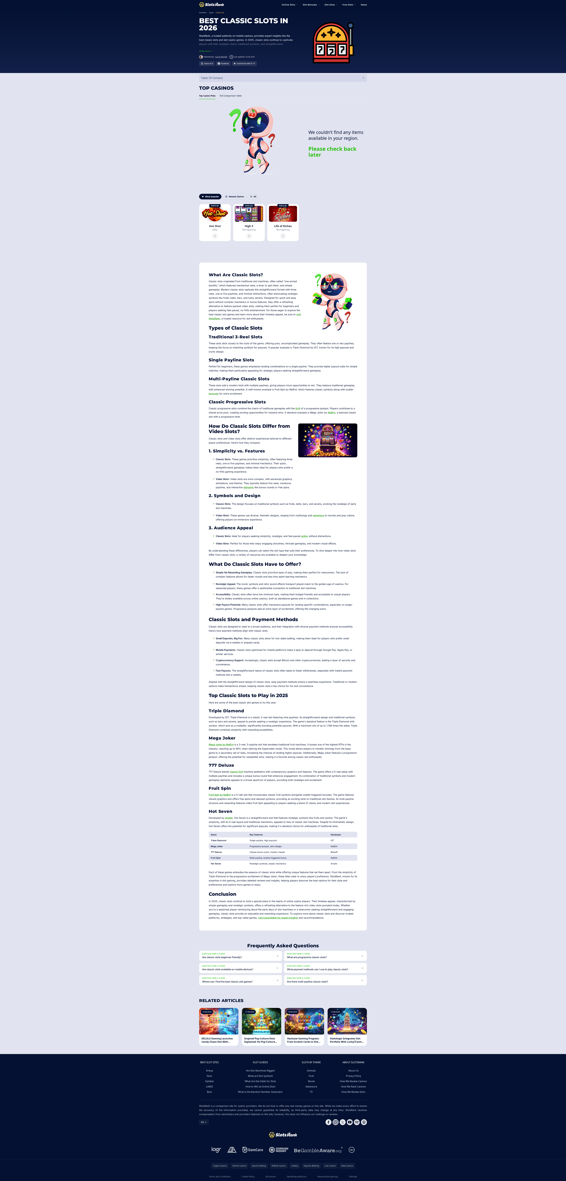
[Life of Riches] (283, 222)
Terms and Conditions (220, 1176)
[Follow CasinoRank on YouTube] (350, 1122)
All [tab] (255, 196)
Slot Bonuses (310, 4)
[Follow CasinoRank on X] (343, 1122)
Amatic (229, 817)
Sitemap (353, 1176)
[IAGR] (216, 1150)
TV (311, 1091)
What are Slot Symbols (260, 1076)
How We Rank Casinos (353, 1086)
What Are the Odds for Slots (260, 1081)
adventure (318, 515)
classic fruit (236, 771)
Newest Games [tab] (236, 196)
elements (249, 487)
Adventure (311, 1086)
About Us (353, 1070)
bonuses (214, 393)
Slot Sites (330, 4)
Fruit (311, 1076)
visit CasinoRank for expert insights (278, 917)
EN (202, 1122)
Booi (209, 1091)
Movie (311, 1081)
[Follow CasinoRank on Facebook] (328, 1122)
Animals (311, 1070)
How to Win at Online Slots (260, 1086)
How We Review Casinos (353, 1081)
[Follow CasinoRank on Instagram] (336, 1122)
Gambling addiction (296, 1176)
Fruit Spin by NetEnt (220, 794)
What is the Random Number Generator (260, 1091)
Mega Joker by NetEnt (221, 744)
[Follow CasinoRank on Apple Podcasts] (364, 1122)
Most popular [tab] (212, 196)
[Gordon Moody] (278, 1150)
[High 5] (249, 222)
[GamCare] (253, 1150)
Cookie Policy (248, 1176)
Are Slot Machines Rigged (260, 1070)
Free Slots (347, 4)
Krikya (209, 1070)
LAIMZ (209, 1086)
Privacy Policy (353, 1076)
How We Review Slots (353, 1091)
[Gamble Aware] (318, 1150)
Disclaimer (270, 1176)
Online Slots (288, 4)
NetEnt (331, 412)
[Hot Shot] (215, 222)
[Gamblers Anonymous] (232, 1150)
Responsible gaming (328, 1176)
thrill (297, 408)
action (304, 536)
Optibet (209, 1081)
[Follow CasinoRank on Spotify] (357, 1122)
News (364, 4)
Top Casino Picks (207, 95)
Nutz (209, 1076)
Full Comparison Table (231, 95)
